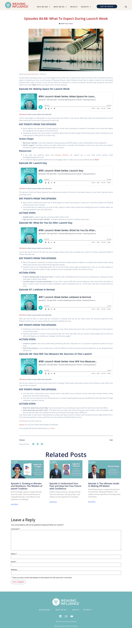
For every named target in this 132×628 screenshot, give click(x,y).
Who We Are (42, 7)
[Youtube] (71, 616)
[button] (33, 444)
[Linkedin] (60, 616)
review (52, 428)
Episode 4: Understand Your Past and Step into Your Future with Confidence (65, 486)
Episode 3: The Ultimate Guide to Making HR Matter (103, 484)
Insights (85, 7)
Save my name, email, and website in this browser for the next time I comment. (42, 577)
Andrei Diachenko (32, 74)
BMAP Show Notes (67, 24)
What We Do (59, 7)
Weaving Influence (61, 155)
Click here (22, 421)
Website (14, 569)
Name (14, 554)
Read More (14, 504)
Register (22, 424)
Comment (15, 529)
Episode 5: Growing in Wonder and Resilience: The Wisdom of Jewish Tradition (26, 486)
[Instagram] (66, 616)
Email (13, 561)
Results (73, 7)
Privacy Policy (73, 626)
